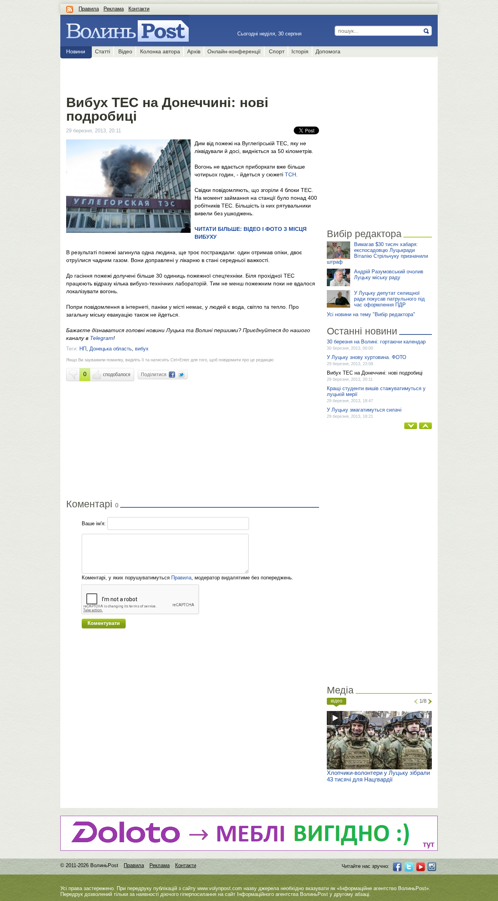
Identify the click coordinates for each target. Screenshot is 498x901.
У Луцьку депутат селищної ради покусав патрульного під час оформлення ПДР (389, 299)
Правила (89, 9)
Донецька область (110, 349)
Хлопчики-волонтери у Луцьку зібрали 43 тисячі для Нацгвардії (378, 776)
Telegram (101, 338)
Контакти (138, 9)
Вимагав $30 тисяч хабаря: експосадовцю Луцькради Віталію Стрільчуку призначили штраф (377, 253)
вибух (142, 349)
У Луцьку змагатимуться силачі (364, 410)
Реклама (113, 9)
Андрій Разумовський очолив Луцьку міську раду (388, 274)
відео (336, 701)
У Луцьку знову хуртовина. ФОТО (366, 357)
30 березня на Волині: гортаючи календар (376, 342)
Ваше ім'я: (94, 523)
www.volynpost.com (219, 888)
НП (82, 349)
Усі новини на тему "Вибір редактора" (371, 314)
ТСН (290, 174)
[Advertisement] (192, 74)
